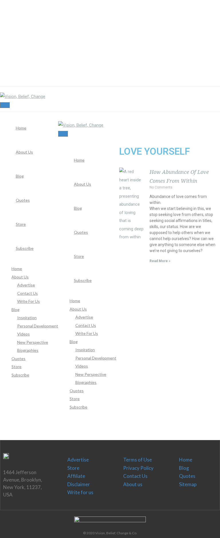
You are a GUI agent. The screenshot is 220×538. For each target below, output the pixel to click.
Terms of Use (137, 460)
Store (73, 468)
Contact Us (135, 476)
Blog (184, 468)
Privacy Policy (138, 468)
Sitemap (188, 484)
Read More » (160, 261)
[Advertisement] (107, 40)
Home (185, 460)
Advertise (78, 460)
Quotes (187, 476)
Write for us (80, 492)
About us (132, 484)
